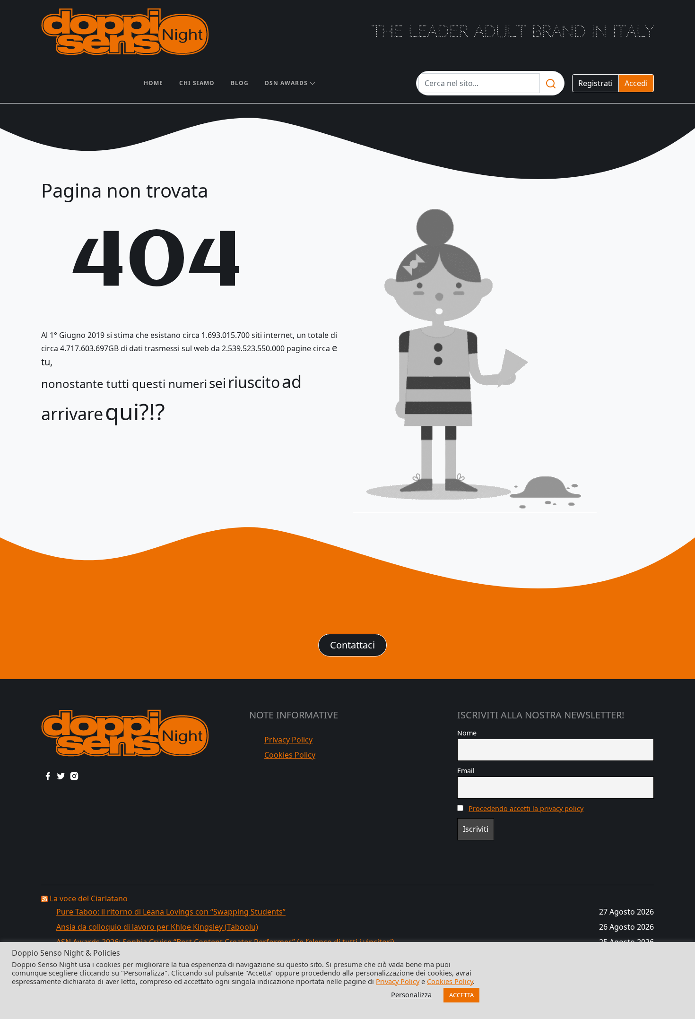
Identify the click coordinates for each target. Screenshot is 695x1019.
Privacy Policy (288, 739)
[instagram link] (74, 775)
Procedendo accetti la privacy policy (526, 808)
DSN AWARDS (286, 83)
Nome (467, 732)
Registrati (595, 83)
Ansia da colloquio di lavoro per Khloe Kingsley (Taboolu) (157, 927)
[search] (550, 83)
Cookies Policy (289, 755)
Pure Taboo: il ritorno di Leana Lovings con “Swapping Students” (171, 912)
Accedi (636, 83)
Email (466, 770)
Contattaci (352, 645)
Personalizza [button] (411, 994)
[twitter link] (61, 775)
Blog (240, 83)
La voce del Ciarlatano (89, 898)
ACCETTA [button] (461, 995)
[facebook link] (47, 775)
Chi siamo (197, 83)
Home (153, 83)
